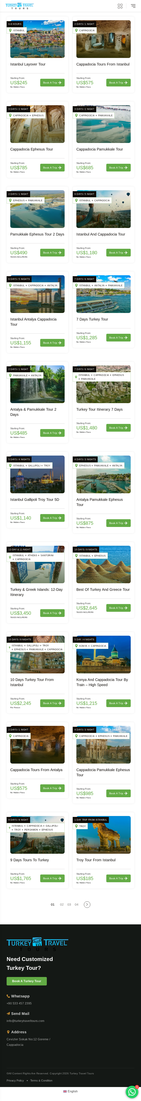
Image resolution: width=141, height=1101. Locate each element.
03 (69, 904)
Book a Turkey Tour (26, 981)
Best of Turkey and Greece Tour (103, 589)
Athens (32, 555)
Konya (83, 646)
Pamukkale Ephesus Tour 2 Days (37, 234)
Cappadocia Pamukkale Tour (99, 149)
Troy (47, 465)
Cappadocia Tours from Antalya (36, 770)
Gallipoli (34, 465)
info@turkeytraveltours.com (25, 1020)
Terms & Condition (41, 1080)
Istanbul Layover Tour (28, 64)
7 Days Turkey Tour (92, 319)
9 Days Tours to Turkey (29, 860)
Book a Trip (50, 82)
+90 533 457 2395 (19, 1003)
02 (62, 904)
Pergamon (31, 830)
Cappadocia (87, 30)
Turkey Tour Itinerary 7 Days (99, 409)
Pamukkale (105, 115)
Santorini (47, 555)
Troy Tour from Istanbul (95, 860)
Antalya (52, 285)
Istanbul (19, 30)
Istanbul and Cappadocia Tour (100, 234)
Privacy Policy (15, 1080)
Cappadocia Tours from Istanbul (102, 64)
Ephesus (38, 115)
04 (76, 904)
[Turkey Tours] (20, 6)
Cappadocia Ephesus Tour (31, 149)
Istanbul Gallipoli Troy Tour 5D (34, 500)
